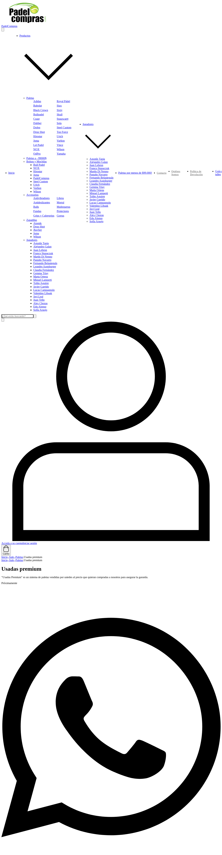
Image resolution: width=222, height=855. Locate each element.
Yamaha (61, 153)
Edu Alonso (39, 306)
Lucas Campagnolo (44, 289)
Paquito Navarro (42, 259)
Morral (60, 202)
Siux (59, 105)
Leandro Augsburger (44, 266)
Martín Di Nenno (42, 256)
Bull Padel (39, 164)
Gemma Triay (40, 273)
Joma (36, 140)
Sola (59, 123)
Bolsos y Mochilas (36, 161)
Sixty (59, 110)
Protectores (63, 211)
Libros (60, 198)
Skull (59, 114)
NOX (36, 149)
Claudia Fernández (43, 270)
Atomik (37, 223)
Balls (36, 206)
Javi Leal (38, 296)
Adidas (37, 101)
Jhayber (37, 229)
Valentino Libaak (42, 293)
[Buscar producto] (2, 320)
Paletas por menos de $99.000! (135, 172)
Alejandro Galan (42, 246)
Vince (60, 145)
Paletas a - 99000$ (36, 158)
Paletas (30, 98)
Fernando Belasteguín (45, 263)
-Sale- (11, 557)
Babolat (37, 105)
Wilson (60, 149)
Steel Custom (64, 127)
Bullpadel (38, 114)
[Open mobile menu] (2, 29)
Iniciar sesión (30, 543)
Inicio (11, 172)
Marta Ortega (40, 276)
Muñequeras (63, 206)
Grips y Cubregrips (43, 215)
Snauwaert (62, 118)
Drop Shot (39, 132)
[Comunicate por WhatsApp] (111, 851)
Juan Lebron (40, 250)
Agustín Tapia (41, 243)
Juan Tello (39, 299)
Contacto (161, 172)
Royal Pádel (63, 101)
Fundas (37, 211)
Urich (60, 136)
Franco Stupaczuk (43, 253)
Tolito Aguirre (41, 283)
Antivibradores (41, 198)
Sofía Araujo (40, 309)
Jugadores (31, 239)
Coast (36, 118)
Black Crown (40, 110)
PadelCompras (41, 178)
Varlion (61, 140)
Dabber (37, 123)
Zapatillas (31, 220)
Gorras (60, 215)
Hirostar (37, 136)
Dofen (36, 127)
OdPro (37, 153)
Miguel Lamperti (42, 279)
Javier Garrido (41, 286)
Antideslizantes (41, 202)
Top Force (62, 132)
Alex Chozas (40, 303)
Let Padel (38, 145)
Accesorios (32, 194)
